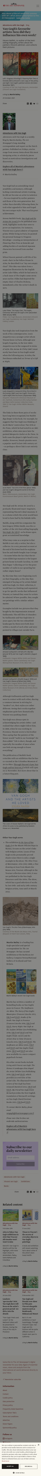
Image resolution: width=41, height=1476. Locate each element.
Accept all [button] (10, 1466)
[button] (19, 1472)
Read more (5, 1461)
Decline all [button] (28, 1466)
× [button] (38, 1445)
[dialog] (20, 1459)
